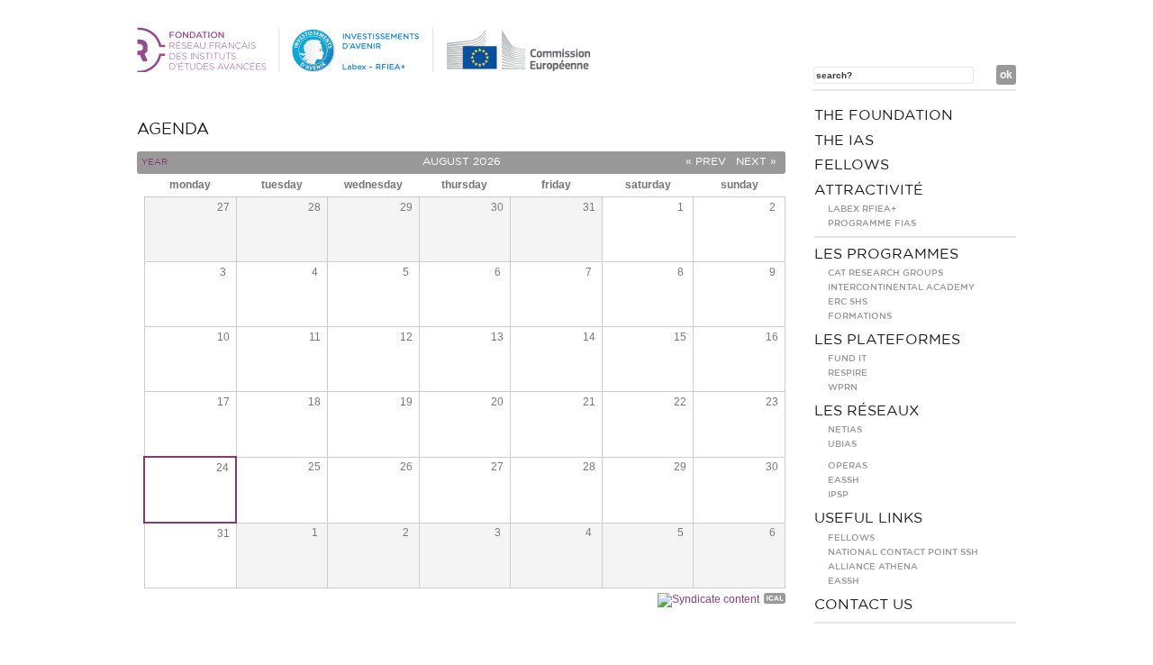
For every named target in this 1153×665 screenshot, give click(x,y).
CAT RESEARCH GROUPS (885, 273)
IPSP (838, 494)
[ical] (774, 600)
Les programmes (886, 254)
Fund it (847, 358)
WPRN (843, 387)
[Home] (366, 68)
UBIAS (842, 444)
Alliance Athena (873, 566)
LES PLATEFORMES (887, 339)
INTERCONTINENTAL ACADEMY (901, 287)
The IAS (844, 140)
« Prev (705, 161)
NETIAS (845, 429)
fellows (851, 165)
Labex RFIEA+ (862, 209)
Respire (847, 373)
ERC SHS (847, 301)
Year (154, 162)
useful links (868, 518)
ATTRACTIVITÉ (868, 190)
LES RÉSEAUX (867, 411)
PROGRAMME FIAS (872, 223)
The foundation (883, 115)
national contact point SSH (903, 552)
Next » (756, 161)
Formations (860, 316)
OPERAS (847, 465)
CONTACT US (863, 604)
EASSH (843, 480)
